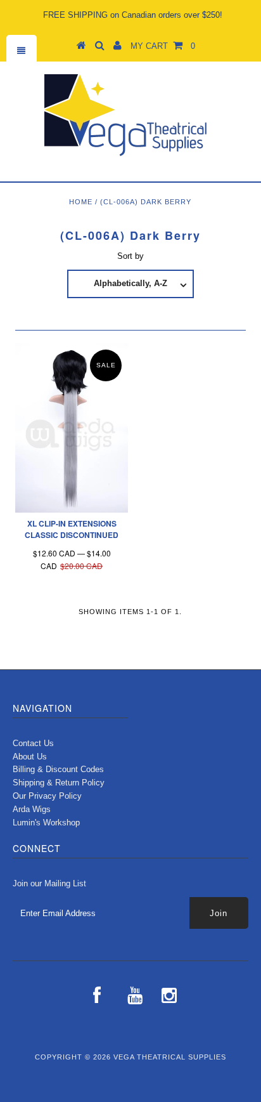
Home (80, 202)
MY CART (162, 46)
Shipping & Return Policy (59, 782)
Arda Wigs (32, 809)
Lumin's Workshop (46, 822)
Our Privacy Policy (47, 796)
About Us (30, 756)
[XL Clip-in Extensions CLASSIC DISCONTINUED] (71, 428)
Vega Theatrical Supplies (169, 1057)
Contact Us (33, 743)
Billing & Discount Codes (58, 769)
